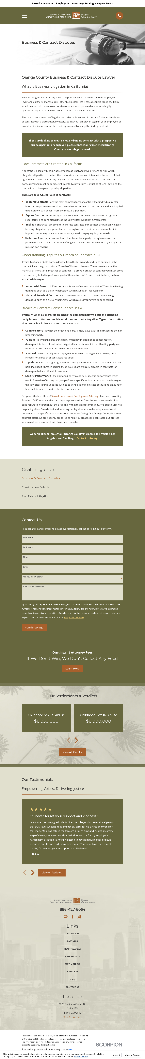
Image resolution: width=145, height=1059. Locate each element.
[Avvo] (79, 917)
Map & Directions (72, 1017)
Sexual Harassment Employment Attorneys (75, 396)
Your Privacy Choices (59, 1049)
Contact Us (72, 986)
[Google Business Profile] (66, 917)
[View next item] (76, 740)
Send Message (34, 627)
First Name (28, 537)
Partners (72, 941)
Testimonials (72, 963)
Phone (26, 557)
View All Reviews (52, 872)
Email (25, 567)
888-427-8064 (72, 909)
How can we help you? (33, 587)
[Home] (71, 16)
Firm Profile (72, 933)
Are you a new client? (32, 577)
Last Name (28, 547)
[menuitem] (72, 478)
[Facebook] (72, 917)
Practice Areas (72, 948)
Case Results (72, 956)
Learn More (72, 668)
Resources (72, 971)
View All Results (72, 752)
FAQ (72, 979)
